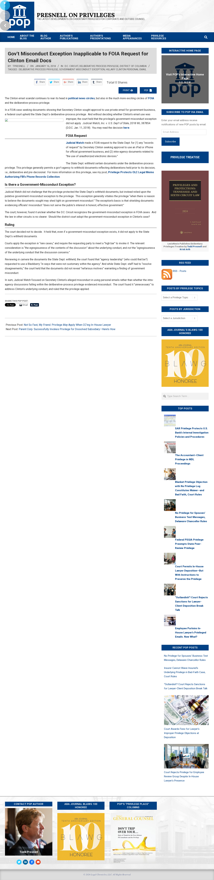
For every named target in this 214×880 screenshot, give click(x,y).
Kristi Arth (185, 249)
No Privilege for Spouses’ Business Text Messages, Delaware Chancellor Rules (191, 517)
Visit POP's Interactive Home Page (185, 76)
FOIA (151, 98)
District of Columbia (133, 66)
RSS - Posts (179, 271)
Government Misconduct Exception (82, 69)
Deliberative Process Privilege (99, 66)
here (126, 127)
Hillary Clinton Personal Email (126, 69)
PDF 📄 (148, 90)
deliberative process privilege (38, 69)
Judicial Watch (75, 142)
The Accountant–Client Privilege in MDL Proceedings (189, 459)
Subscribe (170, 141)
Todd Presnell (194, 246)
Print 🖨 (128, 90)
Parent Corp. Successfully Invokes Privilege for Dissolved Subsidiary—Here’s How (67, 329)
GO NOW (185, 82)
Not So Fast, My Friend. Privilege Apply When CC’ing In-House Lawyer (67, 324)
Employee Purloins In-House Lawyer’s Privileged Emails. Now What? (190, 632)
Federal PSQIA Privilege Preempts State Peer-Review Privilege (189, 544)
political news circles (81, 98)
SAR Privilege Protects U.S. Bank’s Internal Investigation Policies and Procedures (191, 432)
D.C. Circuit (71, 66)
